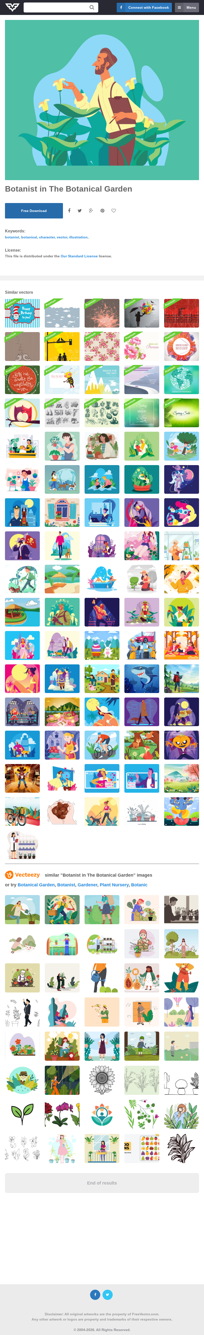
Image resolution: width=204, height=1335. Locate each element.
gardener (87, 884)
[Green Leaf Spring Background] (181, 413)
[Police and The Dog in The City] (22, 512)
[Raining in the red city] (181, 313)
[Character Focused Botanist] (62, 745)
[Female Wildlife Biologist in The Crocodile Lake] (141, 612)
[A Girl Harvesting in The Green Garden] (181, 612)
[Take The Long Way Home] (141, 379)
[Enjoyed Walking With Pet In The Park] (22, 579)
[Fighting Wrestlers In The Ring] (22, 712)
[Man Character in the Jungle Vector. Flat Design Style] (22, 1080)
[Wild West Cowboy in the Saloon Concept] (22, 778)
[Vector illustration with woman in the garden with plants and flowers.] (22, 943)
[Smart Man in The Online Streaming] (141, 778)
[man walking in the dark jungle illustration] (62, 1080)
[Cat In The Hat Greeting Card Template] (22, 313)
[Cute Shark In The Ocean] (141, 678)
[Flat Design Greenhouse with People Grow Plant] (181, 545)
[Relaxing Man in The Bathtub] (102, 579)
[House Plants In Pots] (141, 811)
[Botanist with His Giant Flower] (141, 479)
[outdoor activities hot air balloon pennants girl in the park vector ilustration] (181, 1012)
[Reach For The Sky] (102, 379)
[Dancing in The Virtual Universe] (181, 512)
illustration (78, 237)
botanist (12, 237)
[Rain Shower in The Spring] (62, 512)
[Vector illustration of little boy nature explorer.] (141, 1046)
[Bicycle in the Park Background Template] (22, 811)
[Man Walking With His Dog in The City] (141, 712)
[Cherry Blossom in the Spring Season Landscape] (181, 778)
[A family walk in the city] (62, 346)
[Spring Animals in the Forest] (141, 745)
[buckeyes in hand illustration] (62, 811)
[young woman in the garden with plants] (62, 1012)
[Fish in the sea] (62, 313)
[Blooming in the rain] (141, 313)
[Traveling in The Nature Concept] (181, 678)
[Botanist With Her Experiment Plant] (141, 446)
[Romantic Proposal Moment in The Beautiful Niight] (62, 778)
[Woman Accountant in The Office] (102, 512)
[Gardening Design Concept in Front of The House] (102, 678)
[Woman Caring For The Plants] (62, 446)
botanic (139, 884)
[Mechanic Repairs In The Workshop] (141, 645)
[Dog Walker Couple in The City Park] (62, 645)
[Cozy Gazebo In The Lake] (22, 612)
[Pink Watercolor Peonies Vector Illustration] (141, 346)
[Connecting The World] (181, 346)
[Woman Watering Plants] (22, 446)
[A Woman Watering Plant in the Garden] (141, 579)
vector (62, 237)
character (47, 237)
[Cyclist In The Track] (102, 745)
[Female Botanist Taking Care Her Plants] (22, 479)
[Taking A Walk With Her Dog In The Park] (62, 479)
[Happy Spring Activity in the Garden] (141, 545)
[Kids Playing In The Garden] (181, 446)
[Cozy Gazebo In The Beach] (62, 579)
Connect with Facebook (148, 7)
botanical (29, 237)
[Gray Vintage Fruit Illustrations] (62, 413)
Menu (191, 7)
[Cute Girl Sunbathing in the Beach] (22, 678)
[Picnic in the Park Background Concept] (62, 712)
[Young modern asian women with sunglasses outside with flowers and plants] (102, 1046)
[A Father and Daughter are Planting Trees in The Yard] (102, 479)
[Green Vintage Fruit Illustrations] (102, 413)
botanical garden (36, 884)
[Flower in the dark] (102, 313)
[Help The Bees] (62, 379)
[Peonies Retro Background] (102, 346)
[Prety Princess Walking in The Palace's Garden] (22, 645)
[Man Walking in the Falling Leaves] (181, 579)
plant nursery (114, 884)
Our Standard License (79, 256)
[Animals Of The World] (181, 379)
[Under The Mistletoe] (22, 379)
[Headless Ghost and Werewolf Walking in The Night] (181, 712)
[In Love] (22, 346)
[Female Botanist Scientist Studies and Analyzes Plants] (22, 844)
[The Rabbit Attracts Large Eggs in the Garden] (102, 645)
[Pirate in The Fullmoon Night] (22, 545)
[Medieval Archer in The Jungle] (141, 512)
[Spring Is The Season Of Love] (141, 413)
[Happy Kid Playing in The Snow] (62, 678)
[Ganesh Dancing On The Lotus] (181, 811)
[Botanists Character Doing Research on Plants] (102, 446)
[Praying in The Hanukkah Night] (102, 545)
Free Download (34, 211)
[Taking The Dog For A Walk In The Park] (102, 811)
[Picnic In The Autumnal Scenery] (181, 645)
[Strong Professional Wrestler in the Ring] (102, 612)
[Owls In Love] (22, 413)
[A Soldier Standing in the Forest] (62, 612)
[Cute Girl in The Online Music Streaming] (102, 778)
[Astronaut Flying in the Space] (181, 479)
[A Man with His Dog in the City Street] (22, 745)
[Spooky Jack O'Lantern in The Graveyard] (181, 745)
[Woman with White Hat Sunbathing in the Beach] (102, 712)
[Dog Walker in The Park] (62, 545)
